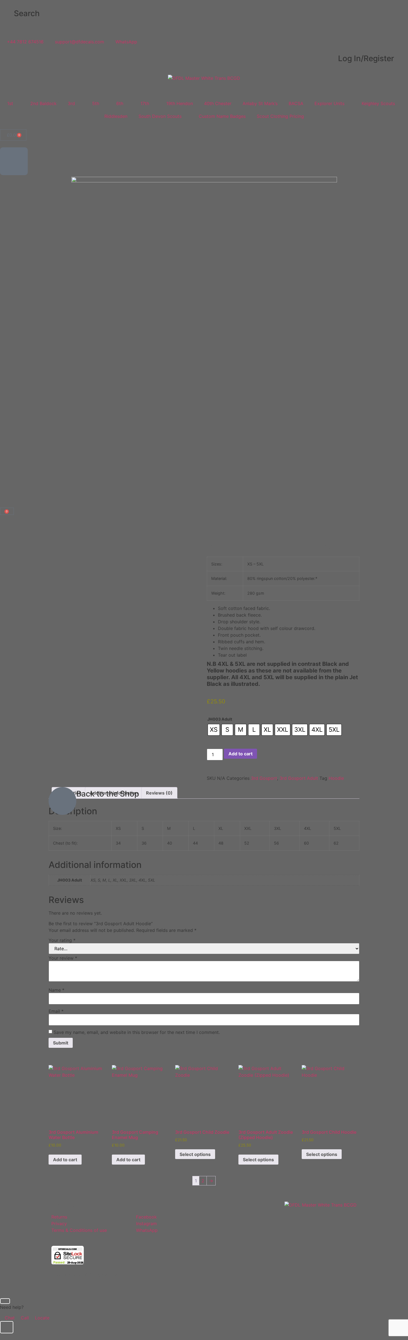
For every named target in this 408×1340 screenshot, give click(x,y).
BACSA (296, 103)
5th (95, 103)
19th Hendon (179, 103)
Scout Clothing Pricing (280, 116)
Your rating (62, 940)
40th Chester (217, 103)
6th (119, 103)
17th (144, 103)
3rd (71, 103)
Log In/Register (366, 58)
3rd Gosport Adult (298, 778)
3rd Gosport (264, 778)
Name (56, 990)
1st (10, 103)
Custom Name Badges (222, 116)
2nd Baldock (43, 103)
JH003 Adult (219, 719)
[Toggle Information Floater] (6, 1327)
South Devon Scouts (160, 116)
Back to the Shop (107, 793)
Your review (63, 958)
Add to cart (240, 753)
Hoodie (336, 778)
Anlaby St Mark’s (260, 103)
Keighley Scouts (378, 103)
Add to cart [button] (65, 1159)
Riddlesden (115, 116)
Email (56, 1011)
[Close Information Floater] (5, 1301)
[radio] (214, 729)
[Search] (7, 14)
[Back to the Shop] (62, 801)
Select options (195, 1154)
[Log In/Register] (401, 59)
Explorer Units (329, 103)
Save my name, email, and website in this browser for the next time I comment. (137, 1032)
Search (27, 13)
